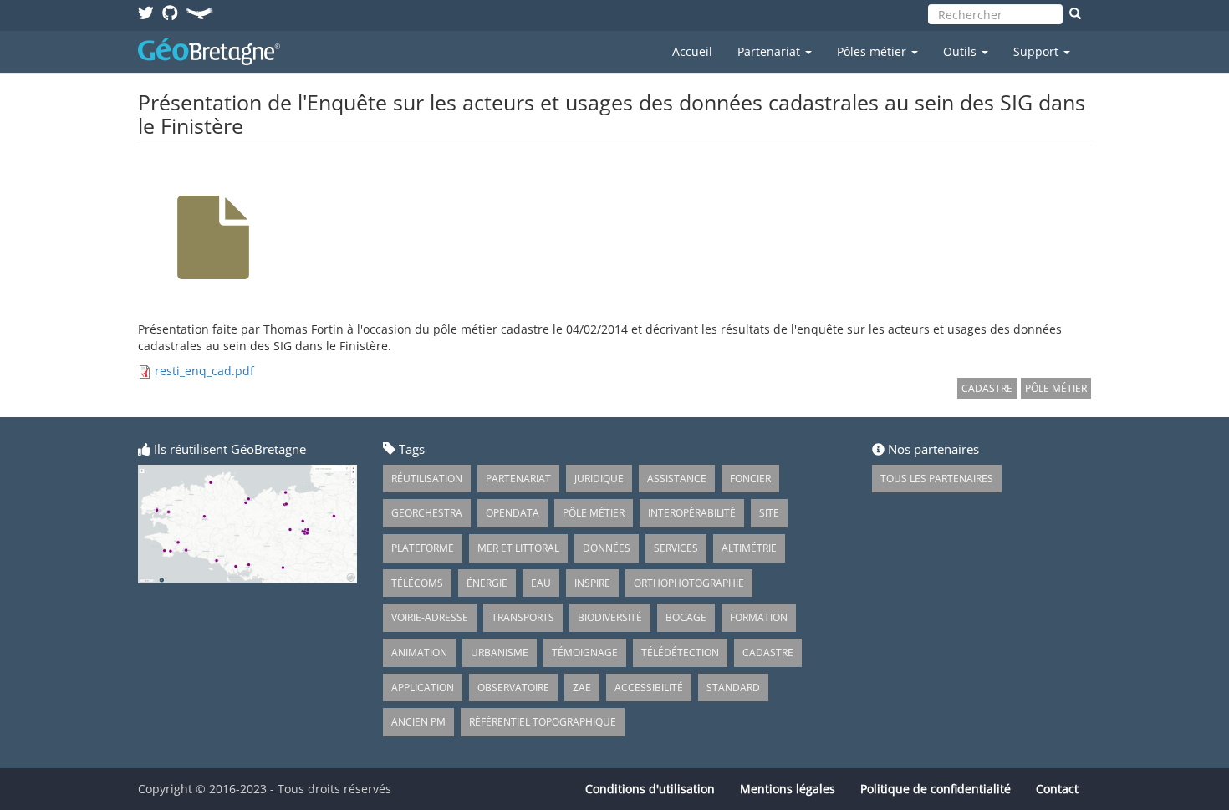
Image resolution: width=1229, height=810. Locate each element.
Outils (961, 51)
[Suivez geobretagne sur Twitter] (146, 12)
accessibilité (648, 687)
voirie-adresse (429, 617)
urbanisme (499, 652)
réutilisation (426, 478)
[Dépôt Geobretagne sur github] (170, 12)
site (769, 513)
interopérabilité (692, 513)
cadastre (986, 388)
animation (419, 652)
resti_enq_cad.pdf (204, 371)
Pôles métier (873, 51)
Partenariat (770, 51)
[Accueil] (215, 51)
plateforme (422, 548)
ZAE (582, 687)
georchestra (426, 513)
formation (759, 617)
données (606, 548)
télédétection (680, 652)
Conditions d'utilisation (650, 789)
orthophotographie (689, 583)
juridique (599, 478)
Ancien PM (418, 722)
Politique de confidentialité (935, 789)
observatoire (513, 687)
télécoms (417, 583)
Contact (1057, 789)
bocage (685, 617)
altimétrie (749, 548)
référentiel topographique (542, 722)
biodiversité (610, 617)
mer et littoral (518, 548)
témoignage (585, 652)
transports (523, 617)
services (676, 548)
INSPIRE (592, 583)
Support (1037, 51)
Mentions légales (787, 789)
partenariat (518, 478)
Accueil (692, 51)
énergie (487, 583)
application (422, 687)
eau (541, 583)
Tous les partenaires (936, 478)
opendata (512, 513)
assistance (676, 478)
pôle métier (1056, 388)
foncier (750, 478)
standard (733, 687)
